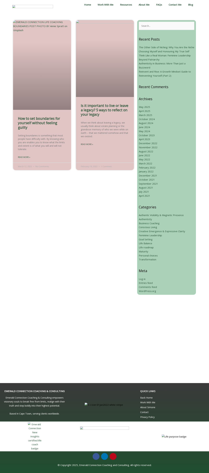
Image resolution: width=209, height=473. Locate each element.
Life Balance (145, 243)
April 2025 (144, 111)
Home (87, 4)
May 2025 (144, 107)
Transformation (147, 259)
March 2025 (145, 115)
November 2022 (148, 147)
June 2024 (144, 127)
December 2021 (148, 175)
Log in (142, 279)
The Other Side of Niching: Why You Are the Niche (166, 47)
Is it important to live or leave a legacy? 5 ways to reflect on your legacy (104, 110)
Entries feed (146, 282)
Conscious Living (148, 227)
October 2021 (147, 179)
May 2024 (144, 131)
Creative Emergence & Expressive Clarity (162, 231)
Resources (126, 4)
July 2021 (144, 191)
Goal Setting (146, 239)
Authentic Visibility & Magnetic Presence (161, 215)
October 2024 (147, 119)
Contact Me (175, 4)
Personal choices (148, 255)
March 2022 (145, 163)
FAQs (159, 4)
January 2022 (146, 171)
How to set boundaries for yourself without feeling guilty (39, 123)
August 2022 (146, 151)
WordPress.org (147, 291)
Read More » (24, 157)
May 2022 (144, 159)
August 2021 (146, 187)
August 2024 (146, 123)
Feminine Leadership (150, 235)
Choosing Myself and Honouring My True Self (164, 51)
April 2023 (144, 139)
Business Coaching (149, 223)
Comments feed (148, 287)
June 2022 (144, 155)
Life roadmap (146, 247)
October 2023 (147, 135)
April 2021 (144, 195)
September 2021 (148, 183)
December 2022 (148, 143)
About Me (144, 4)
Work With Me (105, 4)
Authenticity (145, 219)
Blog (190, 4)
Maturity (143, 251)
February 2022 (147, 167)
